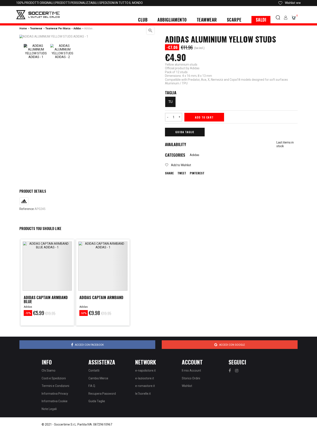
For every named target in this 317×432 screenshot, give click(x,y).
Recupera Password (102, 393)
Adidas (194, 155)
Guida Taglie (184, 132)
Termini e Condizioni (55, 386)
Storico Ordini (191, 378)
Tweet (181, 173)
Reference (26, 209)
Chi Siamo (48, 370)
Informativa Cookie (54, 401)
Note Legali (49, 409)
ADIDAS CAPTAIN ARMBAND (101, 297)
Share (169, 173)
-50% (83, 313)
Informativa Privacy (55, 393)
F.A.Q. (92, 386)
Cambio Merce (98, 378)
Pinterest (197, 173)
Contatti (93, 370)
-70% (28, 313)
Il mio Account (191, 370)
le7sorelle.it (143, 393)
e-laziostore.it (144, 378)
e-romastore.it (145, 386)
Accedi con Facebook (89, 344)
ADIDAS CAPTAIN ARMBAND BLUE (46, 299)
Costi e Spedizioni (54, 378)
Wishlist (187, 386)
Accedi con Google (232, 344)
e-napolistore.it (145, 370)
